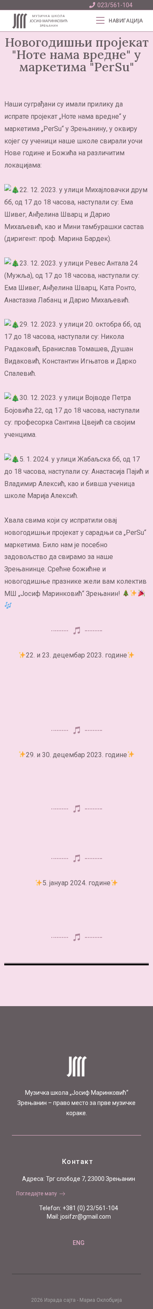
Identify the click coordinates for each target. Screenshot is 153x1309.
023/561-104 (115, 5)
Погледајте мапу (36, 1194)
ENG (79, 1242)
